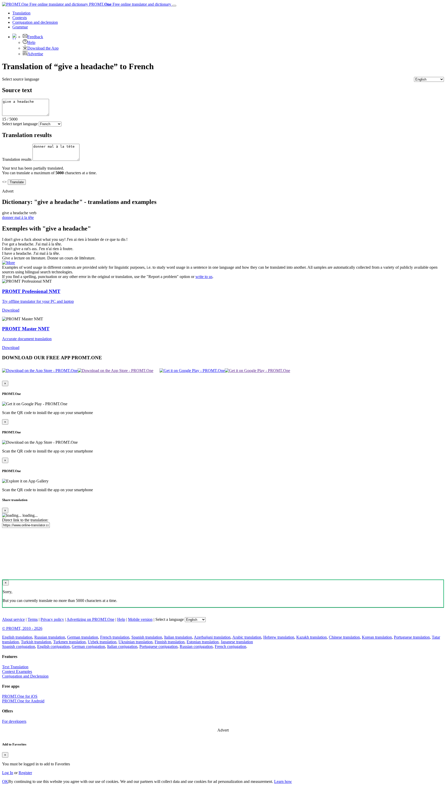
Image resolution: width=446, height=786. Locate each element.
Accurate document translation (27, 339)
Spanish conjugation (18, 646)
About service (13, 619)
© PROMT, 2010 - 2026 (22, 628)
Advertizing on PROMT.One (90, 619)
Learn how (283, 781)
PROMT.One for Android (23, 701)
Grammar (20, 27)
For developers (14, 721)
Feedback (35, 37)
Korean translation (377, 637)
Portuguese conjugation (158, 646)
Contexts (19, 17)
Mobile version (140, 619)
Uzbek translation (102, 642)
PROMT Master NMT (26, 328)
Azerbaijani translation (212, 637)
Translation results (16, 159)
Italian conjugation (122, 646)
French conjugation (230, 646)
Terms (33, 619)
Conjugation (35, 22)
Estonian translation (203, 642)
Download (10, 310)
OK (5, 781)
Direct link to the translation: (25, 520)
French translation (114, 637)
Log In (7, 773)
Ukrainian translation (135, 642)
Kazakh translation (311, 637)
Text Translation (15, 667)
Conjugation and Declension (25, 676)
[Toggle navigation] (174, 5)
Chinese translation (344, 637)
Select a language (169, 619)
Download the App (43, 48)
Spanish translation (146, 637)
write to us (203, 276)
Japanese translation (237, 642)
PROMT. (129, 4)
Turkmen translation (69, 642)
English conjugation (53, 646)
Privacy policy (52, 619)
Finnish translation (170, 642)
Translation (21, 13)
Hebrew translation (278, 637)
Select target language (20, 124)
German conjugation (88, 646)
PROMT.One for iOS (19, 696)
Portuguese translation (412, 637)
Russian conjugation (196, 646)
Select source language (20, 79)
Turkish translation (36, 642)
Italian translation (178, 637)
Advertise (35, 54)
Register (25, 773)
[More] (8, 262)
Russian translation (49, 637)
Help (31, 42)
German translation (82, 637)
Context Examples (17, 671)
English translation (17, 637)
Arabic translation (246, 637)
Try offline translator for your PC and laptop (38, 301)
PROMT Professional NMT (31, 291)
